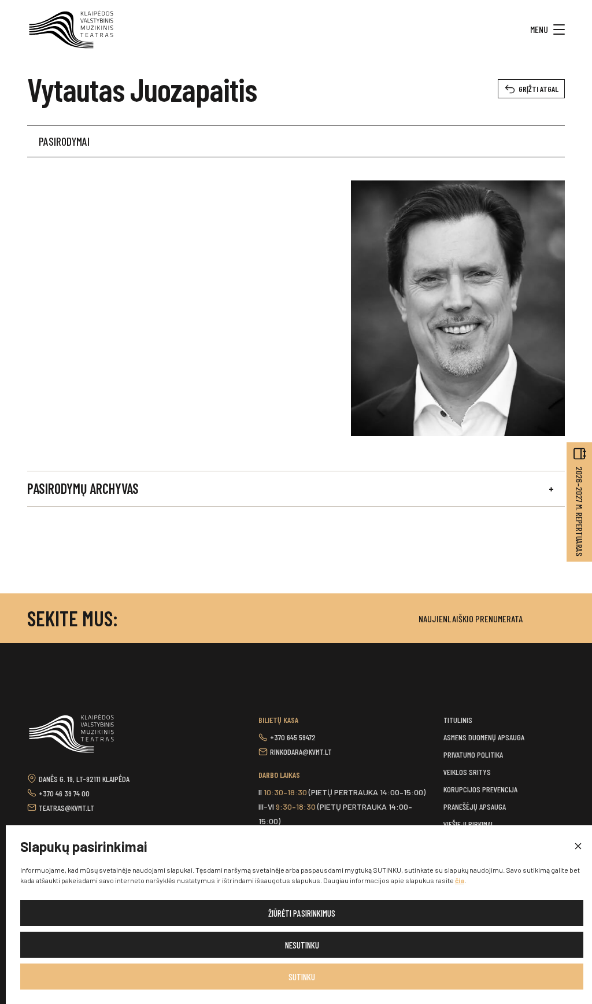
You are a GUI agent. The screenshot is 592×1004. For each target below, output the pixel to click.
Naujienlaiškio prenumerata (471, 618)
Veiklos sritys (467, 772)
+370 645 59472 (293, 737)
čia (459, 880)
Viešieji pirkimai (468, 824)
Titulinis (457, 720)
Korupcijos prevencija (480, 789)
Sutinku (301, 977)
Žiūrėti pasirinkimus (301, 913)
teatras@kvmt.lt (66, 808)
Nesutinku (302, 945)
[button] (577, 846)
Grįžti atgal (538, 89)
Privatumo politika (473, 754)
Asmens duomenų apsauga (483, 737)
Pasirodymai (64, 141)
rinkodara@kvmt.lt (301, 751)
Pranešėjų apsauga (474, 806)
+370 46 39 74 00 (64, 793)
